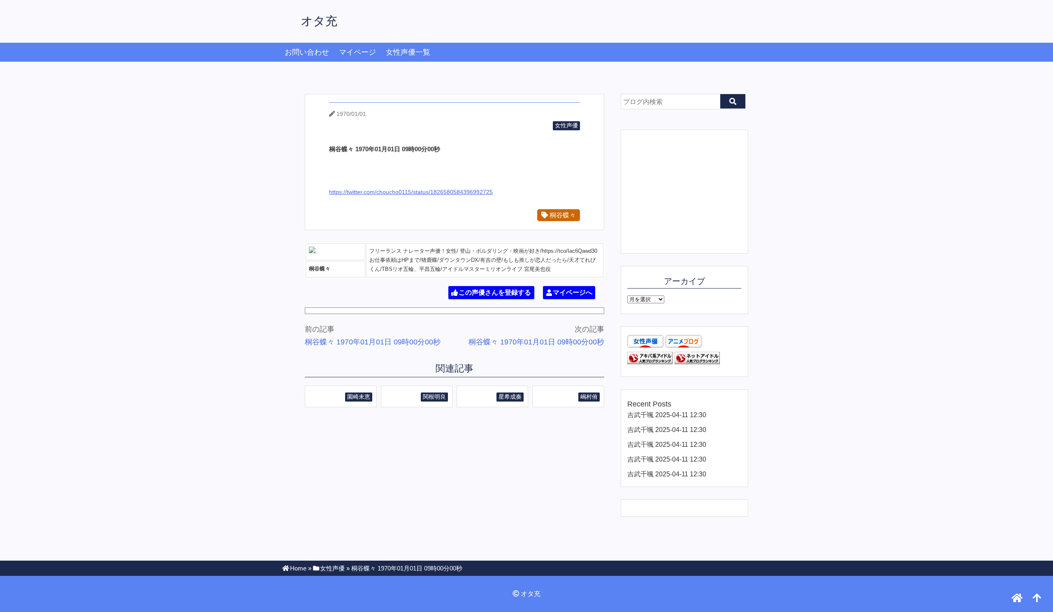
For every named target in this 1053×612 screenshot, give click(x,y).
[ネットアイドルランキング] (697, 362)
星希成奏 (510, 396)
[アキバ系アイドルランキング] (650, 362)
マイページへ (572, 292)
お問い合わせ (307, 52)
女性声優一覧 (408, 52)
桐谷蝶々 (562, 215)
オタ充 (319, 21)
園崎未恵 (358, 396)
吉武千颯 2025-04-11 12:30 (666, 414)
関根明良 (434, 396)
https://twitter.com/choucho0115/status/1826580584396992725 (411, 192)
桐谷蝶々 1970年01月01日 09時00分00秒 (373, 342)
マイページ (357, 52)
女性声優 (566, 125)
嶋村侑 (589, 396)
